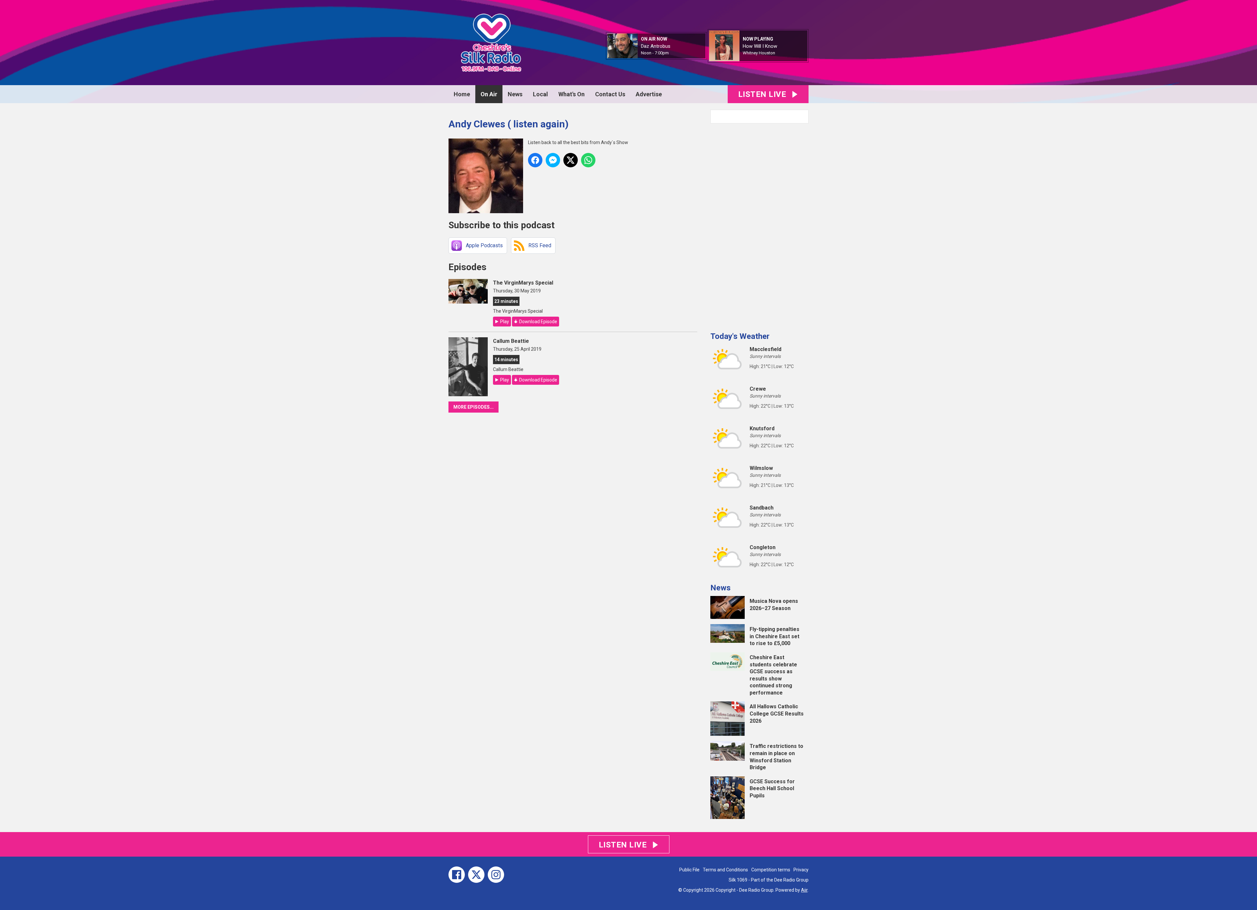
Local (540, 94)
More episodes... (473, 407)
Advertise (649, 94)
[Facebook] (456, 874)
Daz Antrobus (655, 46)
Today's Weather (740, 336)
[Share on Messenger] (553, 160)
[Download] (783, 53)
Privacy (801, 869)
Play (504, 321)
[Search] (803, 116)
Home (462, 94)
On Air (489, 94)
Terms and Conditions (725, 869)
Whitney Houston (759, 52)
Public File (689, 869)
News (515, 94)
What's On (571, 94)
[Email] (677, 53)
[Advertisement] (759, 225)
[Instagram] (496, 874)
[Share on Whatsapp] (588, 160)
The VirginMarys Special (523, 283)
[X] (476, 874)
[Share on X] (570, 160)
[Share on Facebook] (535, 160)
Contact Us (610, 94)
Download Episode (538, 321)
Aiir (804, 890)
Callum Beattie (511, 341)
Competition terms (770, 869)
